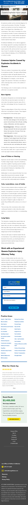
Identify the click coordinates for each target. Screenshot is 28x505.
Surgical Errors (18, 331)
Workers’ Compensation (20, 353)
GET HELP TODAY (14, 307)
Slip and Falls (17, 326)
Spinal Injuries (18, 329)
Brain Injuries (4, 324)
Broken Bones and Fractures (7, 326)
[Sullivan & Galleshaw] (10, 6)
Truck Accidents (18, 336)
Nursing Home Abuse (19, 319)
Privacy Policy (6, 479)
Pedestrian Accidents (19, 321)
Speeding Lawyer (5, 334)
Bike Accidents (4, 321)
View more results (14, 419)
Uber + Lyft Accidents (19, 339)
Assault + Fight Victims (6, 319)
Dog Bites (3, 348)
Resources (4, 474)
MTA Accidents (4, 358)
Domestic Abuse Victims (6, 350)
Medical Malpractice (5, 355)
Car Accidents (4, 331)
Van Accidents (18, 341)
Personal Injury (18, 324)
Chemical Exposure (5, 340)
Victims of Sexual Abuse (20, 348)
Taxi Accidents (18, 334)
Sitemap (4, 477)
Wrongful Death (18, 355)
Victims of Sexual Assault (20, 350)
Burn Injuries (3, 329)
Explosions (3, 353)
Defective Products (5, 345)
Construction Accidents (6, 343)
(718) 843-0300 (19, 3)
